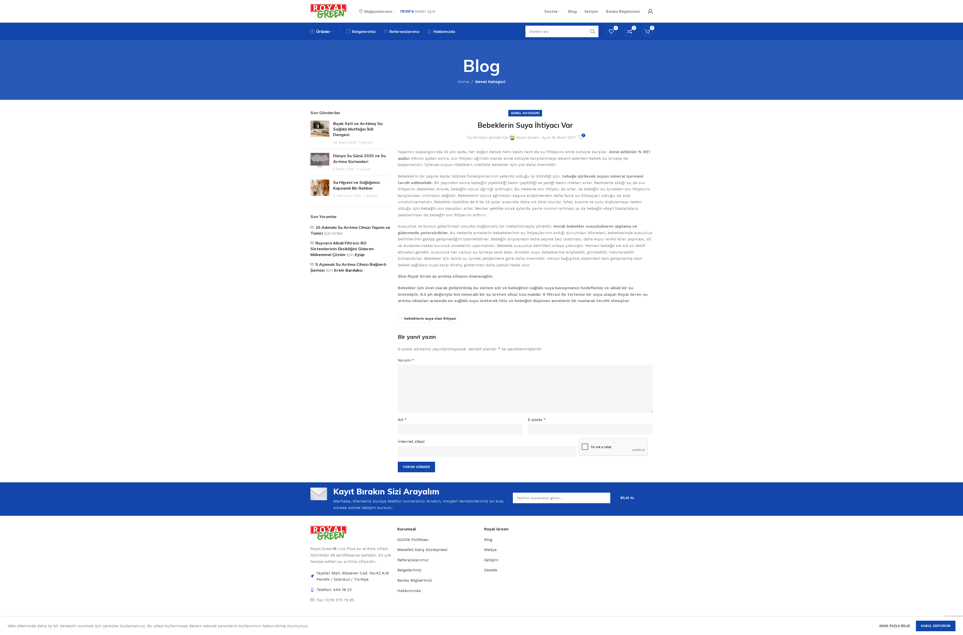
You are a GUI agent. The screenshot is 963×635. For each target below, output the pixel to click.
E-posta (537, 419)
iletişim (491, 560)
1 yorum (366, 142)
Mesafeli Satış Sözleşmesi (422, 549)
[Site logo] (328, 11)
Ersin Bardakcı (348, 270)
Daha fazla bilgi (895, 626)
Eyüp (360, 254)
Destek (490, 570)
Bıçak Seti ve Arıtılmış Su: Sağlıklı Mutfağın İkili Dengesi (358, 129)
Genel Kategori (490, 81)
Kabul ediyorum (935, 626)
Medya (490, 549)
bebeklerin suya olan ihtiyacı (430, 318)
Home (463, 81)
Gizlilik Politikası (413, 539)
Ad (402, 419)
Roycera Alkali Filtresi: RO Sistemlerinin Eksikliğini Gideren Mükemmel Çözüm (342, 248)
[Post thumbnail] (319, 133)
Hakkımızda (409, 590)
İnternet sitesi (411, 441)
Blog (488, 539)
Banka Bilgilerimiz (414, 580)
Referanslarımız (413, 560)
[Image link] (328, 532)
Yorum (406, 360)
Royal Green (527, 137)
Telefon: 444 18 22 (334, 589)
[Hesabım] (650, 11)
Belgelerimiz (409, 570)
